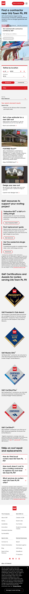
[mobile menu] (26, 3)
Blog (3, 548)
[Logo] (3, 4)
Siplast (18, 542)
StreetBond (19, 551)
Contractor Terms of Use (19, 267)
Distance (5, 74)
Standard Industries (7, 530)
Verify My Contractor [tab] (22, 25)
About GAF (4, 517)
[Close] (27, 567)
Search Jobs (19, 520)
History (3, 520)
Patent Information (7, 545)
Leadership (5, 524)
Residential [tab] (5, 25)
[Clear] (20, 70)
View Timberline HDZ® (11, 223)
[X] (13, 559)
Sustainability (5, 533)
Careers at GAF (20, 517)
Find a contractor (18, 3)
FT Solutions (19, 554)
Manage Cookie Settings (13, 590)
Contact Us (5, 542)
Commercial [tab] (13, 25)
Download (8, 251)
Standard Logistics (21, 545)
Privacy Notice (17, 586)
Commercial (21, 82)
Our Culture (19, 524)
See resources (9, 238)
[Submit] (24, 70)
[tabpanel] (14, 34)
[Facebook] (10, 559)
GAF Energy (19, 548)
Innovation (5, 527)
